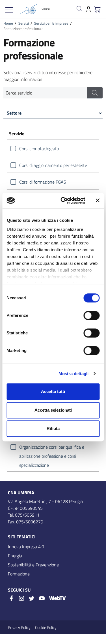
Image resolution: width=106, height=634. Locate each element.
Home (8, 23)
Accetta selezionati (53, 410)
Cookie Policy (46, 627)
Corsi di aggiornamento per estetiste (53, 165)
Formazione (19, 573)
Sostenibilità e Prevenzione (33, 564)
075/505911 (27, 515)
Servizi (23, 23)
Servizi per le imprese (51, 23)
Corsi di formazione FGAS (42, 182)
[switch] (91, 315)
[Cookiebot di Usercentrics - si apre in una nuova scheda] (63, 200)
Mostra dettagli (74, 373)
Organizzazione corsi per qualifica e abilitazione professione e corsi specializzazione (51, 448)
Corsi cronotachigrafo (39, 148)
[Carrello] (97, 8)
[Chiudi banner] (97, 201)
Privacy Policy (19, 627)
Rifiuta (53, 428)
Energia (15, 555)
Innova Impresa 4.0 (26, 546)
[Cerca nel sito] (79, 8)
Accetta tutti (53, 391)
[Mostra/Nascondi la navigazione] (9, 9)
